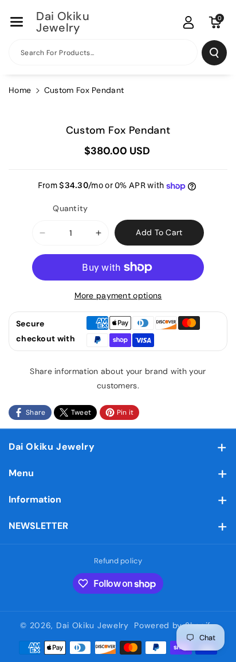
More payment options (118, 295)
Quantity (70, 208)
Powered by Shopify (175, 625)
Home (20, 90)
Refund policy (118, 561)
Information (35, 499)
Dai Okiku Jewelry (52, 447)
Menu (21, 473)
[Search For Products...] (214, 52)
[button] (16, 21)
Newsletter (38, 526)
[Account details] (188, 22)
